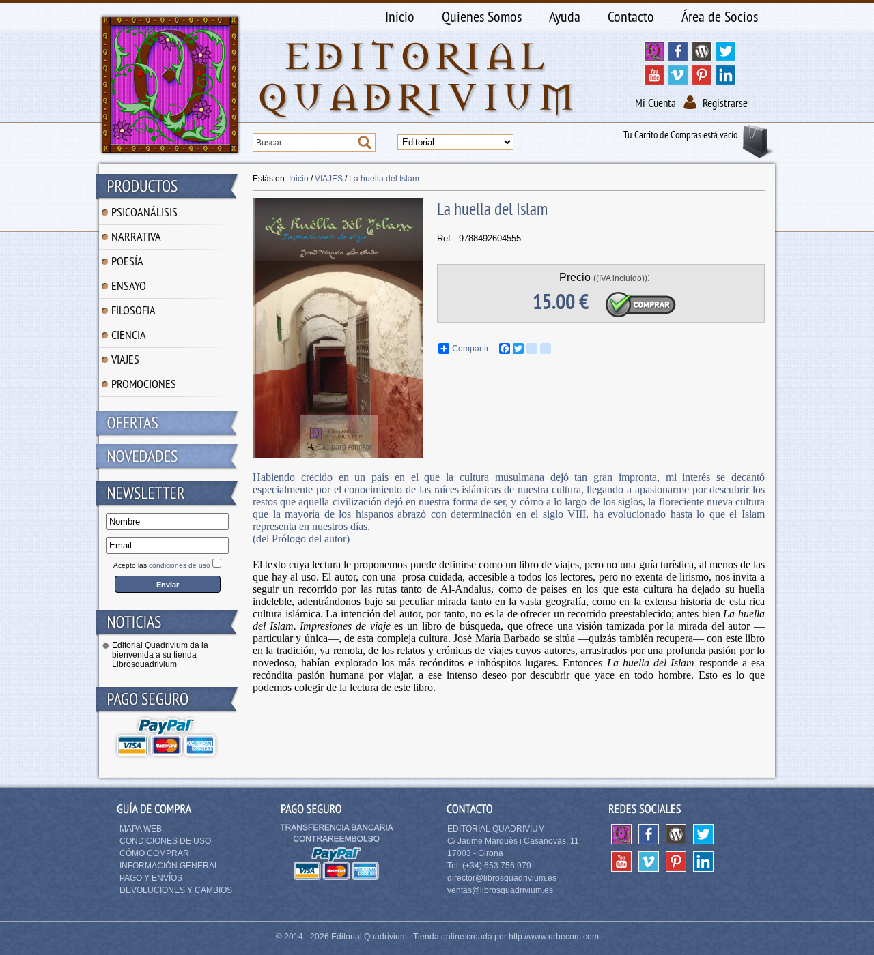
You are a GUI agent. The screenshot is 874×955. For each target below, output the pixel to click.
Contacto (631, 16)
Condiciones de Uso (165, 841)
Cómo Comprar (154, 853)
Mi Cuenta (655, 103)
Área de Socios (719, 16)
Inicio (399, 16)
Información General (169, 865)
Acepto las (161, 565)
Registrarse (725, 103)
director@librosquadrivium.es (501, 878)
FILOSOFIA (133, 310)
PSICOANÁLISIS (144, 212)
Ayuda (564, 16)
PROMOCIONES (143, 384)
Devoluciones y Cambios (175, 890)
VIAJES (125, 359)
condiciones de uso (179, 565)
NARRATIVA (136, 236)
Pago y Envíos (150, 878)
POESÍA (127, 261)
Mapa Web (140, 829)
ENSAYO (128, 285)
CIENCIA (128, 334)
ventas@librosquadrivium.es (500, 890)
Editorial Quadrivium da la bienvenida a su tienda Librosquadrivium (160, 655)
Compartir (470, 348)
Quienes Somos (482, 16)
